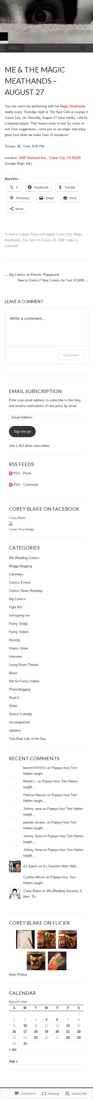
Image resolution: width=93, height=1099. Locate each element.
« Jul (12, 1049)
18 (35, 1031)
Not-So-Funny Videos (24, 681)
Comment (71, 355)
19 (46, 1031)
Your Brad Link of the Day (27, 739)
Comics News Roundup (25, 591)
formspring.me (19, 615)
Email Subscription (35, 391)
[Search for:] (83, 48)
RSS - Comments (26, 484)
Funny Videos (19, 632)
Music (13, 673)
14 (68, 1026)
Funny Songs (18, 623)
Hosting (14, 640)
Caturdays (16, 574)
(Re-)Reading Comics (24, 558)
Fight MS (15, 607)
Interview (15, 656)
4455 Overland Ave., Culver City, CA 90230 (50, 158)
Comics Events (20, 582)
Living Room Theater (24, 665)
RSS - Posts (22, 473)
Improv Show (28, 234)
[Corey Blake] (11, 524)
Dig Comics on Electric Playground (32, 274)
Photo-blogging (19, 689)
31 (25, 1043)
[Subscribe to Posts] (10, 473)
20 (57, 1031)
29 (79, 1037)
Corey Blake (17, 518)
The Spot (29, 240)
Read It (14, 697)
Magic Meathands (73, 106)
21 (68, 1031)
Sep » (13, 1061)
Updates (15, 730)
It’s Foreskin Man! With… (61, 866)
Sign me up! (22, 431)
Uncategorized (19, 722)
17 (25, 1031)
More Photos (18, 974)
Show (13, 706)
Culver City (64, 234)
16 (14, 1031)
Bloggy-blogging (20, 566)
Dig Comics (17, 599)
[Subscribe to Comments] (10, 485)
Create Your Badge (21, 529)
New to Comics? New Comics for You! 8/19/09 (53, 280)
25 (35, 1037)
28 (68, 1037)
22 (79, 1031)
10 (25, 1026)
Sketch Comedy (20, 714)
